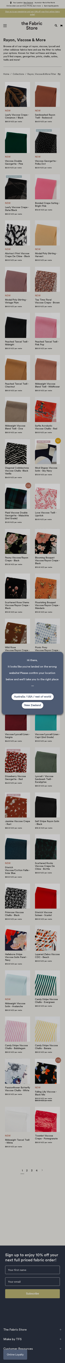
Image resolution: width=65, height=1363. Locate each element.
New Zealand (32, 705)
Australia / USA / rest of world (32, 696)
